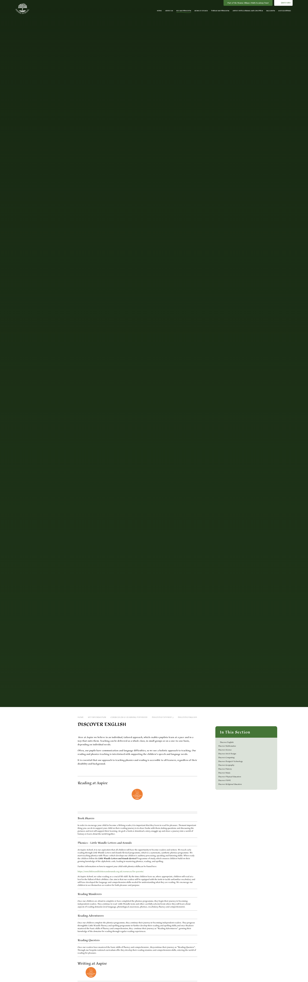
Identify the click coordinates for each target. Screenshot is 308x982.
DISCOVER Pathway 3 (162, 717)
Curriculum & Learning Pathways (129, 717)
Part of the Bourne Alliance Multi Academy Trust (248, 3)
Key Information (97, 717)
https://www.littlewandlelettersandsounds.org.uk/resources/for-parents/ (111, 871)
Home (81, 717)
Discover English (187, 717)
